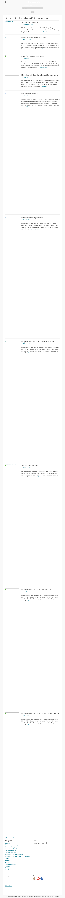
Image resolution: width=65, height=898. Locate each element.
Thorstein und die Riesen (30, 22)
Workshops (8, 870)
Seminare (7, 860)
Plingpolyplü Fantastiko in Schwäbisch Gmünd (37, 341)
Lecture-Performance (11, 850)
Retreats (7, 858)
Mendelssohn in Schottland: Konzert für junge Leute (39, 75)
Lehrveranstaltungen (10, 852)
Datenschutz (8, 886)
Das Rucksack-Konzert (29, 94)
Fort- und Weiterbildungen (12, 845)
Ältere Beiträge (10, 837)
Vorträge (7, 868)
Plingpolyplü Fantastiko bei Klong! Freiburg (36, 589)
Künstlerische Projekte (11, 849)
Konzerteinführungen (11, 847)
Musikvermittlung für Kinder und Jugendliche (17, 856)
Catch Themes (55, 896)
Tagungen (7, 862)
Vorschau (7, 866)
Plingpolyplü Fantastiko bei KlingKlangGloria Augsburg (40, 713)
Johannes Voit (33, 2)
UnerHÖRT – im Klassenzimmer (32, 56)
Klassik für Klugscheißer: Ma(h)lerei (33, 37)
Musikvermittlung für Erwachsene (14, 854)
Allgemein (7, 843)
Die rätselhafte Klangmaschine (32, 218)
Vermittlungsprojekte (10, 864)
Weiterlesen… (47, 32)
